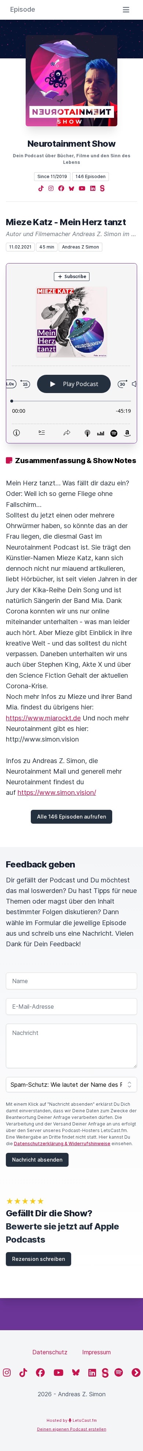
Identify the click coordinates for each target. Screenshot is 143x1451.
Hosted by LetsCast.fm (72, 1420)
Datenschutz (49, 1352)
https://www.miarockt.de (43, 718)
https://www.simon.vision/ (57, 792)
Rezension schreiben (38, 1259)
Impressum (96, 1352)
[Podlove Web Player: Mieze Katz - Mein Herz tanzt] (71, 353)
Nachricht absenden (37, 1159)
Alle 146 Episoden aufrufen (71, 816)
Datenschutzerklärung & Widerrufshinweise (62, 1143)
